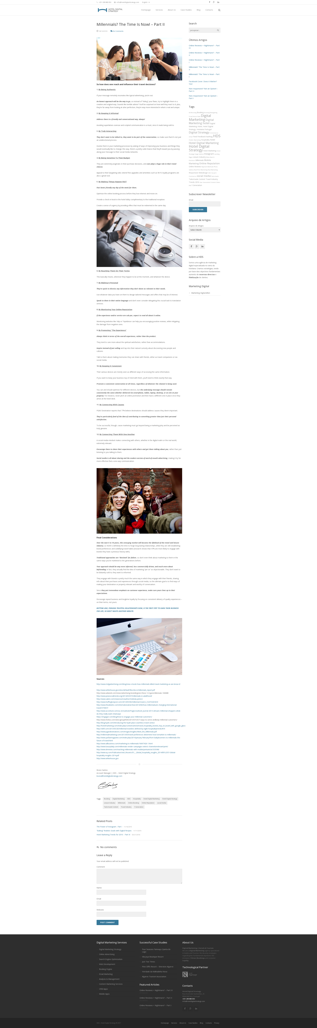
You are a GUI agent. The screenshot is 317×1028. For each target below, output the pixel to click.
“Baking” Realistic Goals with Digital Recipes (114, 830)
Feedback (202, 136)
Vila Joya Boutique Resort (153, 956)
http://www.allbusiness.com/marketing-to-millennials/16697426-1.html (125, 743)
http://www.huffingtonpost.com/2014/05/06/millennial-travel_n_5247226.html (127, 702)
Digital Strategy (199, 132)
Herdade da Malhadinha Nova (154, 971)
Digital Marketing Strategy (110, 949)
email (191, 137)
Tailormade (215, 176)
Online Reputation (148, 803)
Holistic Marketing (194, 140)
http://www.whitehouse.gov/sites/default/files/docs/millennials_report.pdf (126, 690)
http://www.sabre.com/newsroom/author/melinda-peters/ (120, 699)
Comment (101, 866)
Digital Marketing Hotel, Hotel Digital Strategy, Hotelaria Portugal (202, 126)
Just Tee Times (148, 961)
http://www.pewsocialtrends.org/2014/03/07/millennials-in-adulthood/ (124, 696)
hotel (212, 139)
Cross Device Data (194, 116)
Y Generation (138, 807)
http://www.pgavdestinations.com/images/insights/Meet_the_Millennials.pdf (127, 731)
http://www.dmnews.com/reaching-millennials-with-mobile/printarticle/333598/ (128, 749)
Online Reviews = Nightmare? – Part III (156, 990)
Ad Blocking (192, 112)
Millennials (121, 803)
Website (100, 909)
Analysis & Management (109, 979)
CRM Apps (103, 989)
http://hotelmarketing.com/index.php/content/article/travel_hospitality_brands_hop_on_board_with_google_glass (141, 726)
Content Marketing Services (111, 984)
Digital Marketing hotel (201, 121)
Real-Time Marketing (200, 170)
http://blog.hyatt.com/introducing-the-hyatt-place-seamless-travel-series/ (126, 723)
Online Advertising (107, 954)
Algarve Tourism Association (154, 976)
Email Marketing (106, 974)
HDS (128, 799)
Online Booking (133, 803)
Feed (195, 136)
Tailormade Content (111, 807)
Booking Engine (105, 969)
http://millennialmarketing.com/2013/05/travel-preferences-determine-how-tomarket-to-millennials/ (136, 734)
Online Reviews (195, 166)
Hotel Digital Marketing (151, 799)
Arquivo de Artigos (196, 226)
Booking (107, 799)
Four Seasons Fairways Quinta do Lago (156, 950)
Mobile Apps (104, 994)
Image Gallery (199, 154)
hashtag (209, 136)
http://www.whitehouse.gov (108, 758)
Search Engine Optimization (110, 959)
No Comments (118, 31)
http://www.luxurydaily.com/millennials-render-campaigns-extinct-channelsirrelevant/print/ (132, 746)
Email (99, 898)
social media (161, 803)
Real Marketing (213, 170)
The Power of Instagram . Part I (109, 826)
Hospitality (137, 799)
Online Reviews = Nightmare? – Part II (156, 998)
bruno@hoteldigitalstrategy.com (109, 776)
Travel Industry (126, 807)
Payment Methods (207, 167)
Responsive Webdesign (198, 173)
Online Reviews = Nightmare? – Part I (156, 1005)
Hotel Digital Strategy (169, 799)
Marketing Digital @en (200, 293)
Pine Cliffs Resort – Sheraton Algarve (157, 966)
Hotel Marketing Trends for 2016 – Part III (113, 834)
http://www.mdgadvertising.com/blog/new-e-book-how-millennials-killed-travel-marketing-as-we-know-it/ (138, 684)
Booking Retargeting (210, 112)
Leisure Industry (109, 803)
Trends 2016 (194, 182)
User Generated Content (208, 182)
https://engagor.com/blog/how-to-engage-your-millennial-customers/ (124, 717)
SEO (209, 173)
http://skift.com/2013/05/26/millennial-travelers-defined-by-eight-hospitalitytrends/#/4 (131, 728)
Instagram (209, 153)
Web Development (107, 964)
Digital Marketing (118, 799)
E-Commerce (214, 133)
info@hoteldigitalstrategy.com (128, 2)
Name (99, 887)
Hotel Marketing (209, 151)
